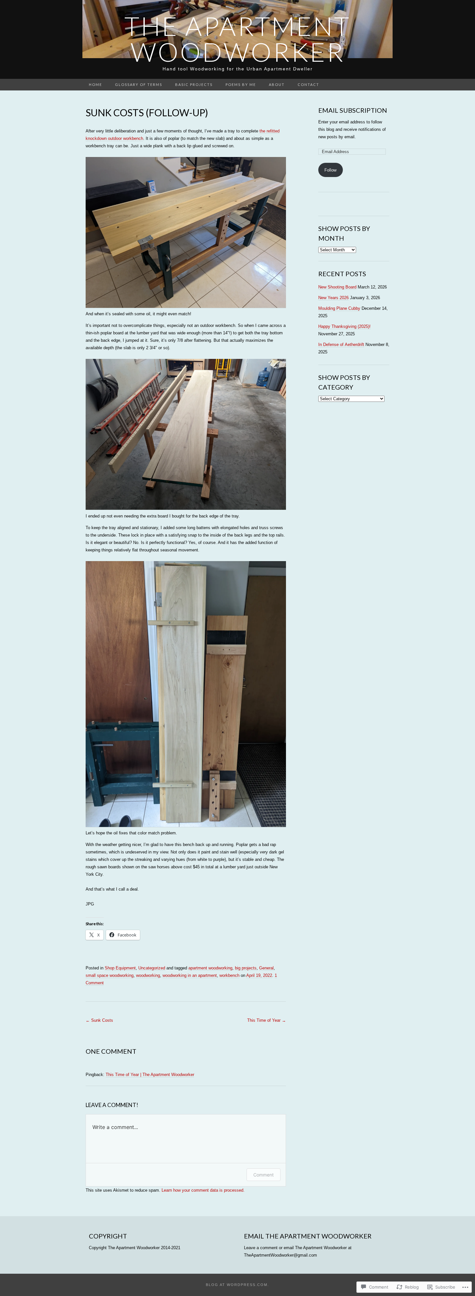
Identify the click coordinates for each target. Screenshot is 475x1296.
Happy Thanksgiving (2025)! (344, 326)
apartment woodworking (210, 968)
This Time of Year (266, 1020)
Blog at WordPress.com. (237, 1285)
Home (95, 84)
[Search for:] (386, 84)
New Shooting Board (337, 287)
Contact (308, 84)
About (277, 84)
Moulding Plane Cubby (339, 308)
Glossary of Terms (138, 84)
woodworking (148, 975)
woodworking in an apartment (190, 975)
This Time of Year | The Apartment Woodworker (150, 1074)
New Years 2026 (333, 297)
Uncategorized (151, 968)
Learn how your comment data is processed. (203, 1190)
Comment (263, 1174)
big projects (246, 968)
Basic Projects (194, 84)
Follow (330, 170)
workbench (229, 975)
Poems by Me (241, 84)
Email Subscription (352, 110)
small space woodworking (109, 975)
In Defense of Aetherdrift (341, 344)
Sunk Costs (99, 1020)
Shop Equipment (120, 968)
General (266, 968)
